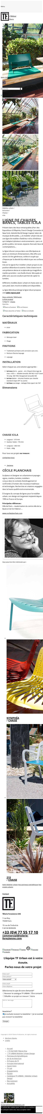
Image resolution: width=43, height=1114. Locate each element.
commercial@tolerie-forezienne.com (15, 937)
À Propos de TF (13, 1061)
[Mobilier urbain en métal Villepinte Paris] (20, 133)
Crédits (7, 1041)
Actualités (11, 1083)
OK (7, 1112)
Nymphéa (13, 718)
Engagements (12, 1071)
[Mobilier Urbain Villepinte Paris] (20, 169)
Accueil (10, 1048)
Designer (10, 465)
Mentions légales (11, 1038)
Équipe (10, 1073)
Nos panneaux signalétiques (28, 885)
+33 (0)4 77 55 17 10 (20, 932)
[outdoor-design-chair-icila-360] (20, 206)
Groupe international (15, 1063)
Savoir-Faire (11, 1066)
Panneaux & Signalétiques (14, 53)
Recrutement (12, 1081)
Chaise (12, 302)
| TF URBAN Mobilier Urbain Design (17, 42)
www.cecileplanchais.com (12, 513)
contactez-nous (8, 458)
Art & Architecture (11, 65)
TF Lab (9, 1068)
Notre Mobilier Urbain (10, 885)
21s (9, 877)
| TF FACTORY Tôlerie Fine (17, 1051)
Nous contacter (6, 77)
